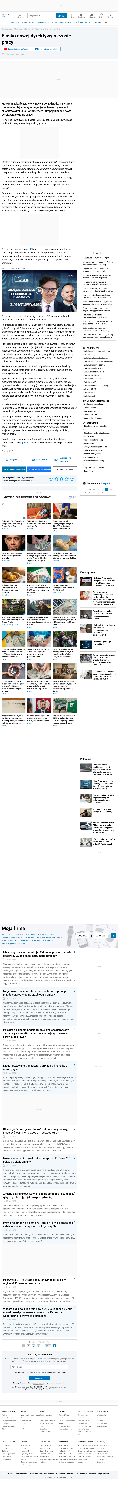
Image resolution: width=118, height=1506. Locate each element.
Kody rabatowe (102, 1451)
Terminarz (92, 483)
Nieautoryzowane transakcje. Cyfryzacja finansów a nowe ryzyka (97, 283)
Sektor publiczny (43, 22)
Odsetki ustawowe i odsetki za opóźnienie (95, 427)
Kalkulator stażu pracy (67, 1456)
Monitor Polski (45, 1448)
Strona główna (7, 29)
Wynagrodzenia (26, 1418)
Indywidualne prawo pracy (30, 1415)
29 (106, 490)
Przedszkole (25, 1445)
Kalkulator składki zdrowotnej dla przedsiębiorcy (96, 353)
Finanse (50, 934)
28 (102, 490)
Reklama (92, 1474)
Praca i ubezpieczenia (51, 937)
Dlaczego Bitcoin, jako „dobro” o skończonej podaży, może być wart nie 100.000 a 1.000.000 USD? (97, 290)
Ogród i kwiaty (102, 1426)
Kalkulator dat (89, 396)
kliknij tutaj (52, 1389)
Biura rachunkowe (85, 1411)
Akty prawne (45, 1442)
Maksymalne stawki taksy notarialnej (93, 462)
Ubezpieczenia (26, 1421)
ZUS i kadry (6, 1423)
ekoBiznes (36, 941)
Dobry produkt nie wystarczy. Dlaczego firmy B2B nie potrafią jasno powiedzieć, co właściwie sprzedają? (96, 329)
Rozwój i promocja (8, 1454)
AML (79, 1434)
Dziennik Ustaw (45, 1445)
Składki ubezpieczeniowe (87, 1451)
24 (85, 490)
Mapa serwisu (103, 1474)
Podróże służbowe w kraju (94, 450)
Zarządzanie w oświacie (29, 1456)
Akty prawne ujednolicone (49, 1459)
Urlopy (23, 1423)
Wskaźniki (92, 422)
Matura (23, 1459)
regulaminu (39, 1372)
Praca (42, 1426)
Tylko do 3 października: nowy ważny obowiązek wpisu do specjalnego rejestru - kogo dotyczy (98, 336)
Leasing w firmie (8, 937)
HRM (23, 1429)
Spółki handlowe (90, 408)
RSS (76, 1474)
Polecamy (85, 758)
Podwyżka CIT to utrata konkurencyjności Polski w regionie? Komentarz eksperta (98, 316)
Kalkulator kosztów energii (94, 372)
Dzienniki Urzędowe (47, 1451)
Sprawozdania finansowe (87, 1432)
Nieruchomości (85, 22)
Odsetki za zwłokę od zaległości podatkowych (96, 434)
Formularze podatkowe (105, 1456)
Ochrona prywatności (17, 1474)
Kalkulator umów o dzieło (93, 368)
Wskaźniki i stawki (85, 1442)
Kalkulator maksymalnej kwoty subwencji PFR (95, 387)
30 (111, 490)
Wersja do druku (15, 460)
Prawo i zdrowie (45, 1432)
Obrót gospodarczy (9, 1421)
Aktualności (28, 29)
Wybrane (108, 258)
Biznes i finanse (64, 1415)
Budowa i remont (103, 1423)
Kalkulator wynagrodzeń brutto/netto (98, 361)
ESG (25, 944)
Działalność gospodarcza (93, 404)
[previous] (23, 1345)
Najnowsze (98, 258)
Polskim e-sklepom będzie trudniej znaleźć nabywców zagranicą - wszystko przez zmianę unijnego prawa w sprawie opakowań (97, 276)
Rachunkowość (7, 1418)
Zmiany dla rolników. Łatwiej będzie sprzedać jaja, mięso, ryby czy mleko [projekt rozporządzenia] (98, 303)
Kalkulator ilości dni (91, 393)
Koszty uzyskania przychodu (95, 447)
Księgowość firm (8, 1411)
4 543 (48, 1346)
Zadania (5, 1451)
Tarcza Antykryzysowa (11, 944)
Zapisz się (39, 1378)
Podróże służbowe (84, 1454)
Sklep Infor (44, 1429)
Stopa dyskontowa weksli (93, 468)
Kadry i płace (6, 1456)
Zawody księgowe (8, 1426)
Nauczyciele (25, 1451)
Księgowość (15, 22)
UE (30, 249)
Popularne (88, 258)
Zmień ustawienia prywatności (41, 1474)
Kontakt (83, 1474)
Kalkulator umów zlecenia (94, 365)
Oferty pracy (101, 1462)
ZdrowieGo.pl (102, 1445)
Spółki (32, 934)
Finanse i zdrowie (65, 1429)
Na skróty (101, 1442)
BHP (22, 1426)
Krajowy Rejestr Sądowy (93, 418)
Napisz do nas (41, 460)
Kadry (24, 22)
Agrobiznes (24, 941)
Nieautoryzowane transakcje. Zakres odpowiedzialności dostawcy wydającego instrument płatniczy (98, 263)
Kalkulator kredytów (91, 375)
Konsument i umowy (47, 1421)
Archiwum (100, 1448)
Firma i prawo (87, 572)
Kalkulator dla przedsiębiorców (96, 358)
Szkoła (23, 1448)
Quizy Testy (88, 471)
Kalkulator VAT (89, 382)
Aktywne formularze (98, 400)
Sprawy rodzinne (46, 1415)
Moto (75, 22)
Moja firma (18, 29)
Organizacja (6, 1445)
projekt (25, 442)
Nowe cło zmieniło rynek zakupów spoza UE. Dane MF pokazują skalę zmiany (97, 296)
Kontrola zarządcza (91, 415)
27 (98, 490)
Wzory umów (102, 1454)
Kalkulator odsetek (65, 1454)
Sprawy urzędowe (46, 1423)
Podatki (13, 941)
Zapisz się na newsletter (65, 459)
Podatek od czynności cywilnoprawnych (92, 455)
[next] (54, 1345)
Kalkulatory (93, 347)
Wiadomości (101, 1415)
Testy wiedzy (25, 1465)
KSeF (105, 22)
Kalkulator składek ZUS (93, 379)
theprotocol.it (102, 1459)
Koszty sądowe (89, 411)
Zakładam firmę (20, 934)
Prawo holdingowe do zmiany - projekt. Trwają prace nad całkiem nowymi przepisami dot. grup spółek (97, 309)
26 (94, 490)
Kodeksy (43, 1462)
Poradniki (47, 941)
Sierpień (105, 483)
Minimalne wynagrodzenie (87, 1448)
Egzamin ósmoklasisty (29, 1462)
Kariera (70, 1474)
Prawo (54, 22)
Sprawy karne (45, 1418)
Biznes (31, 22)
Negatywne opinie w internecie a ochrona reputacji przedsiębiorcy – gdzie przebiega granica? (97, 270)
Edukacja (97, 22)
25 (90, 490)
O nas (4, 1474)
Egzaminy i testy (27, 1454)
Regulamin (60, 1474)
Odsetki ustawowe (84, 1456)
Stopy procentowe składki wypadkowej (93, 441)
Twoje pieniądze (65, 22)
